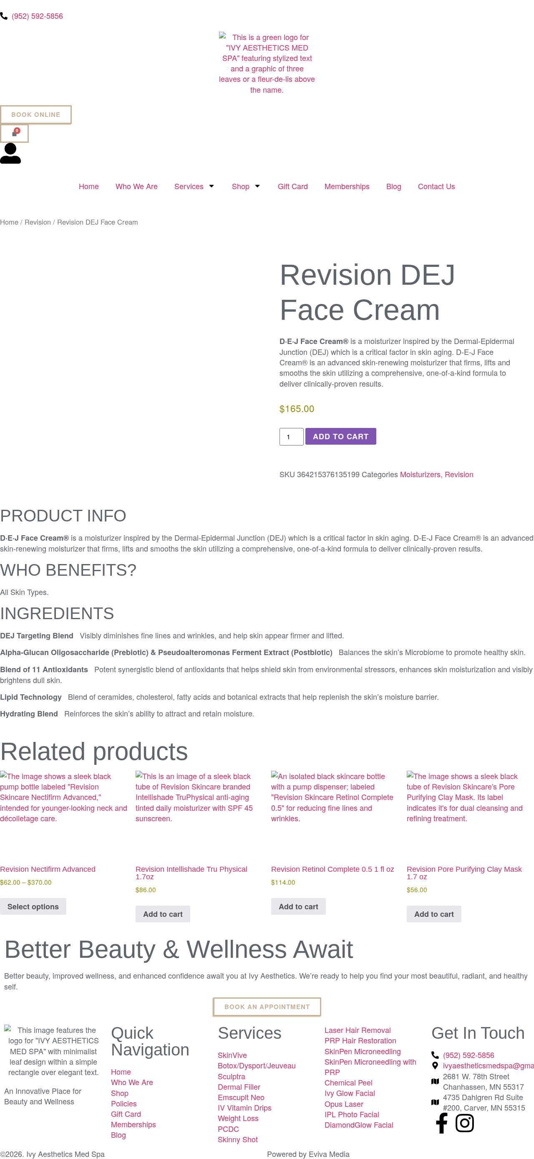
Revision (38, 222)
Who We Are (137, 185)
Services (189, 185)
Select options (33, 906)
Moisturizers (420, 473)
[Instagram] (464, 1123)
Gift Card (293, 185)
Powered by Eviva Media (308, 1153)
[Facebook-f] (441, 1123)
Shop (240, 185)
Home (89, 185)
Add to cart (341, 436)
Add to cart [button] (163, 913)
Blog (393, 185)
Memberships (347, 185)
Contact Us (436, 185)
